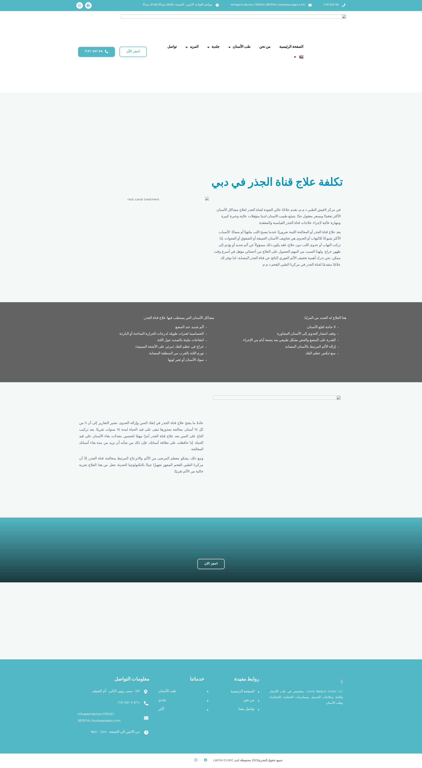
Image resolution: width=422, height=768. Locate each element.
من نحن (265, 47)
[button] (133, 52)
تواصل (172, 47)
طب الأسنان (242, 47)
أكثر (161, 709)
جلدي (162, 700)
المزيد (194, 47)
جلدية (216, 47)
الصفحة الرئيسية (291, 47)
